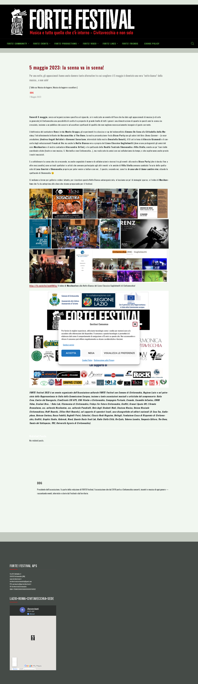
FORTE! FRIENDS (130, 43)
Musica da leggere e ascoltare (64, 87)
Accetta (71, 353)
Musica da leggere (45, 87)
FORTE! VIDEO (90, 43)
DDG (32, 92)
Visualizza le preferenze (119, 353)
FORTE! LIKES (109, 43)
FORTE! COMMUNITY (17, 43)
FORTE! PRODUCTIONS (65, 43)
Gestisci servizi (68, 344)
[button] (135, 324)
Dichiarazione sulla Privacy (104, 360)
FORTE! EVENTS (40, 43)
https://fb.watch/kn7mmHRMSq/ (43, 285)
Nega (91, 353)
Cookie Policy (87, 360)
